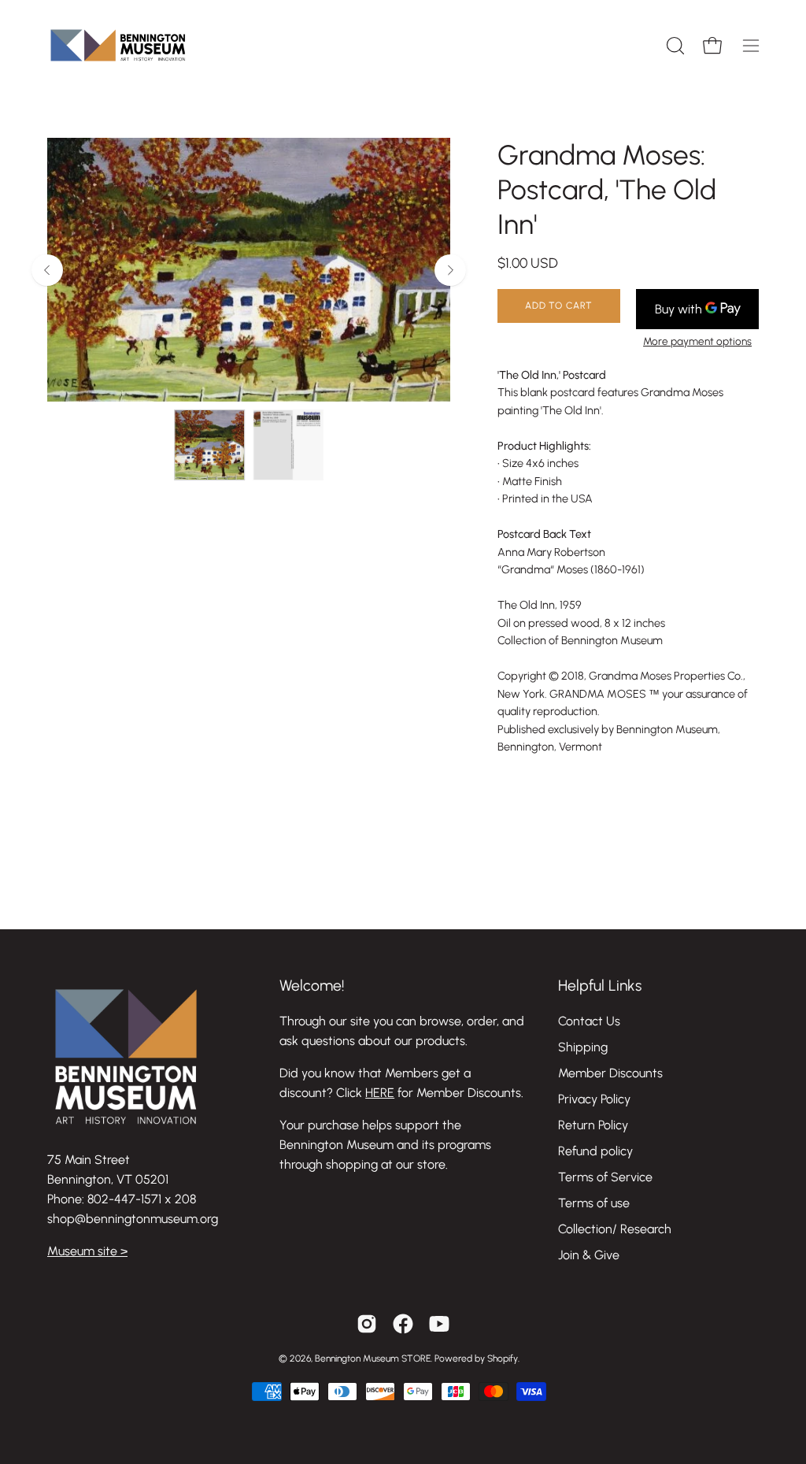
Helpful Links (599, 986)
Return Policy (593, 1124)
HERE (379, 1092)
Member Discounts (610, 1073)
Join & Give (588, 1254)
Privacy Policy (594, 1099)
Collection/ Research (614, 1228)
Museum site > (87, 1250)
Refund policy (595, 1150)
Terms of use (594, 1202)
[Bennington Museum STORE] (118, 45)
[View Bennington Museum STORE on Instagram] (367, 1324)
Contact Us (589, 1021)
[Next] (450, 270)
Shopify (502, 1358)
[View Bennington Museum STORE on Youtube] (439, 1324)
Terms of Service (605, 1176)
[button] (674, 46)
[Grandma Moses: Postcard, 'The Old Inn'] (209, 445)
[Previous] (47, 270)
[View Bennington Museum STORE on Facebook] (403, 1324)
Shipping (583, 1047)
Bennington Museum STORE (373, 1358)
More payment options (697, 341)
